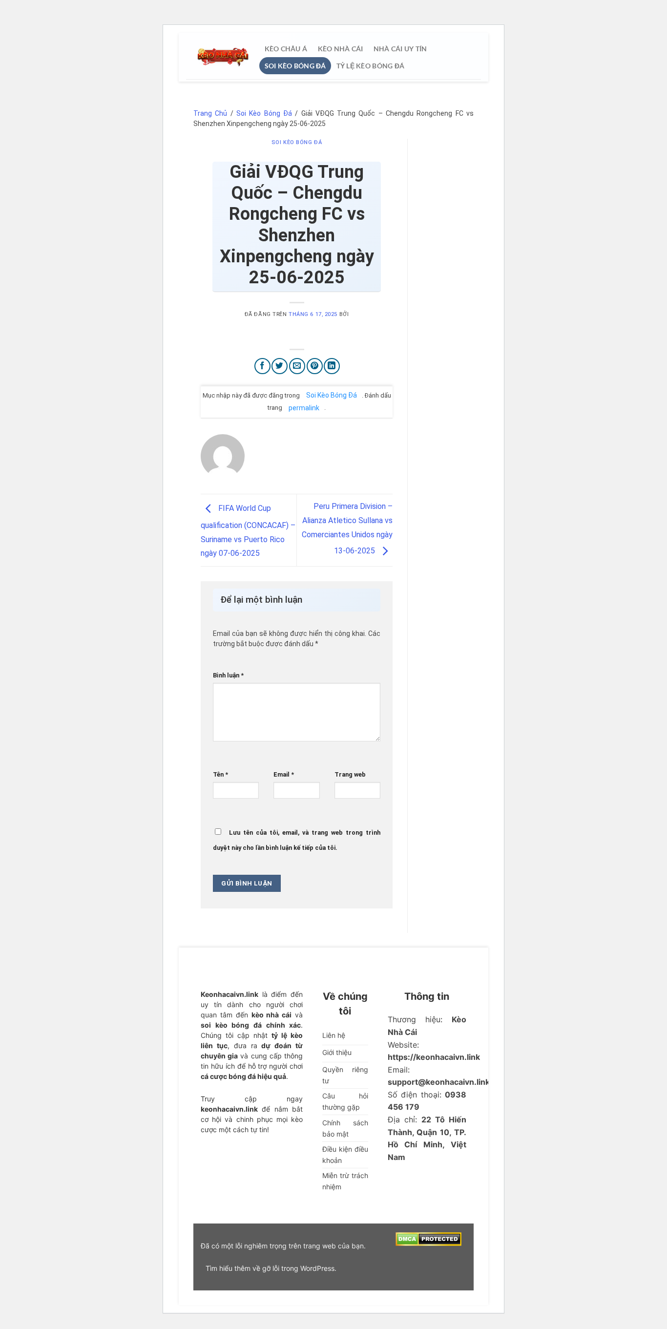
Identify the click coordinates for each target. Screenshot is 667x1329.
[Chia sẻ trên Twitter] (279, 366)
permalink (304, 407)
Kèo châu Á (286, 48)
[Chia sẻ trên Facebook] (262, 366)
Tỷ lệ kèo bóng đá (370, 66)
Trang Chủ (210, 113)
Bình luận (228, 675)
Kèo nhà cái (340, 48)
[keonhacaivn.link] (222, 57)
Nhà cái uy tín (400, 48)
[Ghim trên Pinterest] (315, 366)
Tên (220, 774)
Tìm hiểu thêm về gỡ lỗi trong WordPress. (271, 1268)
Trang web (350, 774)
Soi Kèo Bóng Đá (295, 66)
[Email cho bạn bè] (297, 366)
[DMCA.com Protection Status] (428, 1238)
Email (283, 774)
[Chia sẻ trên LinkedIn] (332, 366)
